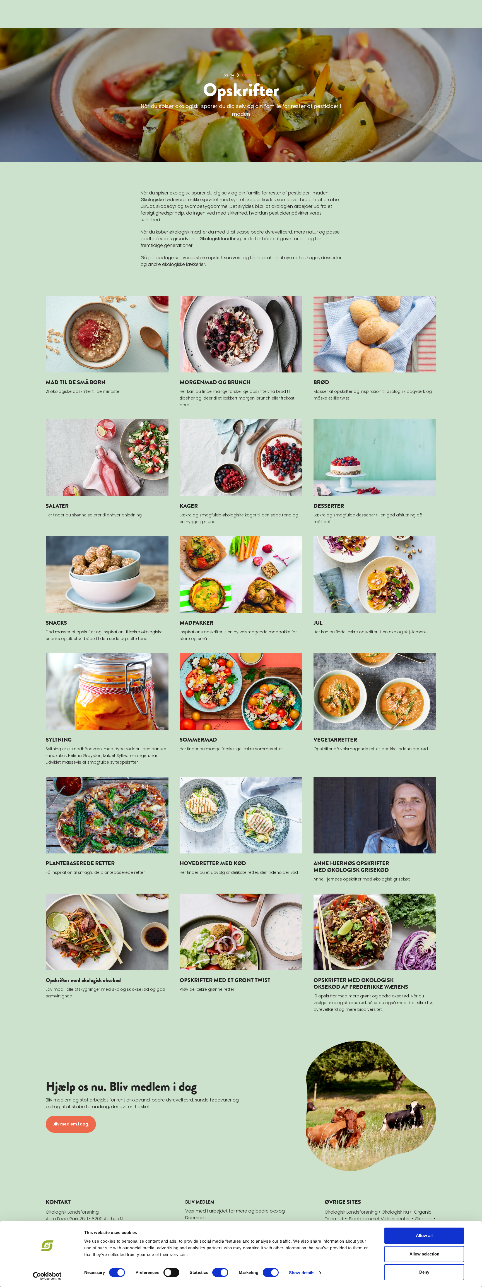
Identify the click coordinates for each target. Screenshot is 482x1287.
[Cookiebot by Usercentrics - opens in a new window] (47, 1276)
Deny (424, 1272)
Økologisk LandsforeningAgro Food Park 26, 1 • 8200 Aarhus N (84, 1215)
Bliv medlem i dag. (70, 1124)
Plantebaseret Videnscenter (379, 1219)
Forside (228, 75)
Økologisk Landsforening (351, 1212)
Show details (301, 1272)
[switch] (171, 1272)
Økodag (424, 1219)
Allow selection (424, 1254)
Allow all (424, 1235)
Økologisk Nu (395, 1212)
